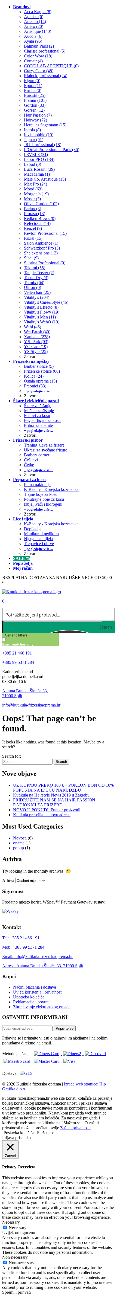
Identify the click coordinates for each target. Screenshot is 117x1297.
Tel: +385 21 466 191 (20, 938)
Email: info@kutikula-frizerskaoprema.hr (37, 956)
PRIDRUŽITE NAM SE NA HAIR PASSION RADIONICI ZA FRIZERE (54, 802)
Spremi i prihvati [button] (16, 1292)
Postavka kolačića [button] (19, 1132)
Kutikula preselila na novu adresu (41, 814)
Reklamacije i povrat (30, 1002)
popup (18, 848)
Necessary (17, 1227)
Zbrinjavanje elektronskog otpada (41, 1006)
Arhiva (8, 880)
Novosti (20, 838)
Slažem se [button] (45, 1132)
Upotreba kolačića (28, 997)
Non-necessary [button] (15, 1257)
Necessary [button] (11, 1222)
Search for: (11, 756)
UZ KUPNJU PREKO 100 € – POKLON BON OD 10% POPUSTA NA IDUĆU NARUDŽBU (63, 787)
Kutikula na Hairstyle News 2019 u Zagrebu (51, 795)
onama (18, 843)
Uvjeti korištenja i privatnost (37, 992)
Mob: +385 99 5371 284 (23, 947)
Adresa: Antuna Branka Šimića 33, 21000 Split (42, 965)
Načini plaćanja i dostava (34, 987)
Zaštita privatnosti (75, 1127)
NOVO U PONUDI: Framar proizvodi (46, 809)
